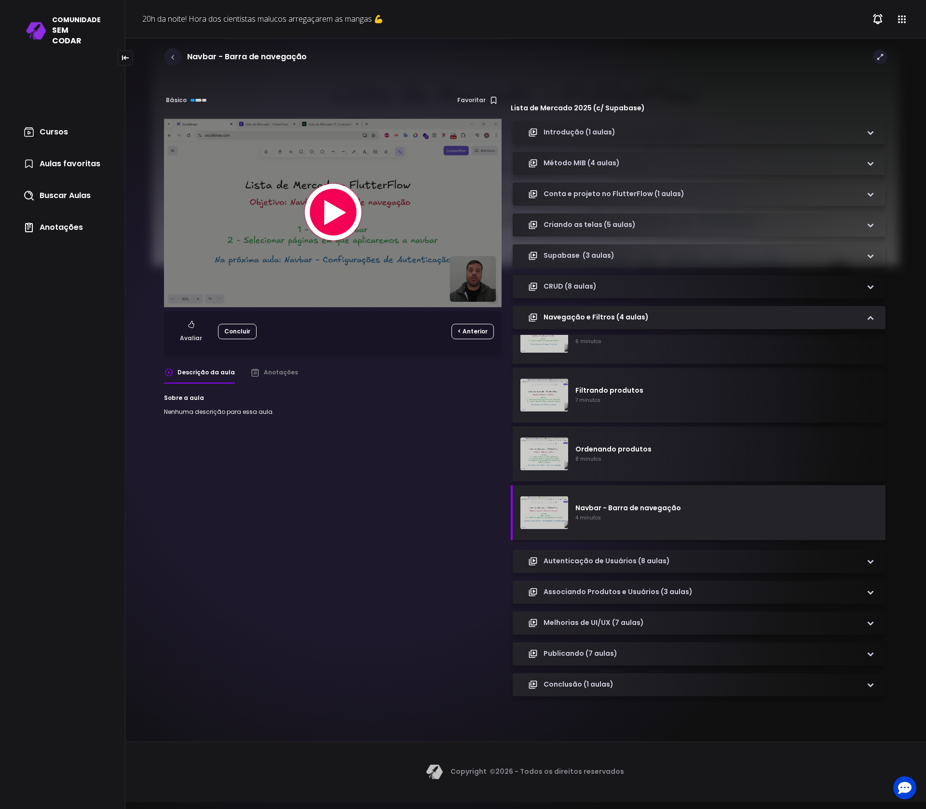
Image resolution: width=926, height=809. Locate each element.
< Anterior (473, 331)
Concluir (237, 331)
